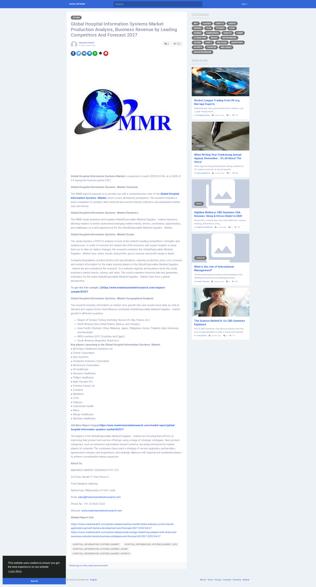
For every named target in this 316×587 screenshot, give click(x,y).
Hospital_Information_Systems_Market (96, 544)
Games (197, 33)
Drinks (197, 28)
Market (246, 579)
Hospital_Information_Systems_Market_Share (100, 549)
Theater (211, 47)
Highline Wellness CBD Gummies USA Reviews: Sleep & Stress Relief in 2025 (218, 214)
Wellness (226, 47)
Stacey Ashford (203, 173)
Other (76, 17)
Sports (198, 47)
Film (208, 28)
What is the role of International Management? (214, 268)
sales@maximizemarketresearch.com (99, 497)
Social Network (77, 4)
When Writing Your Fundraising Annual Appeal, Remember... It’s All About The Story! (217, 158)
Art (196, 23)
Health (228, 33)
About (203, 579)
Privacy (218, 579)
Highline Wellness (205, 227)
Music (214, 38)
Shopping (237, 42)
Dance (232, 23)
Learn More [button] (15, 571)
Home (240, 33)
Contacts (227, 579)
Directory (237, 579)
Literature (200, 38)
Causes (207, 23)
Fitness (220, 28)
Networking (229, 38)
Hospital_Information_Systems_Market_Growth (101, 553)
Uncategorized (202, 52)
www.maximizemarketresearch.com (101, 510)
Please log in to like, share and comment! (88, 565)
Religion (222, 42)
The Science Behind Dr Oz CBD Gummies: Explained (220, 322)
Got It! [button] (34, 581)
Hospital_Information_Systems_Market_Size (151, 544)
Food (232, 28)
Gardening (212, 33)
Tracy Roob (202, 336)
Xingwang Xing (203, 115)
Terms (210, 579)
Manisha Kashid (86, 42)
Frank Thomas (203, 281)
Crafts (220, 23)
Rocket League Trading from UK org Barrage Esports (216, 102)
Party (208, 42)
